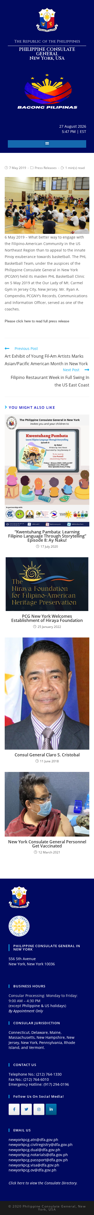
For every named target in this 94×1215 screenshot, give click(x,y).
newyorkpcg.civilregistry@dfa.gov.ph (41, 1144)
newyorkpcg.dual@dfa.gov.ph (34, 1149)
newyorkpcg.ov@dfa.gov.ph (32, 1170)
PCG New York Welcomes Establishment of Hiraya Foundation (47, 618)
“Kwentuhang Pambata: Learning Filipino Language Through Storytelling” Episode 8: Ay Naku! (47, 536)
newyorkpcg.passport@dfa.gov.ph (38, 1159)
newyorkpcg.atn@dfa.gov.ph (33, 1139)
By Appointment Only (26, 1010)
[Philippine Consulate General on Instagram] (38, 1109)
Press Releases (46, 168)
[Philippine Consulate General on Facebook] (14, 1109)
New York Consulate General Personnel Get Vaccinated (47, 844)
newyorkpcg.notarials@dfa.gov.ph (38, 1154)
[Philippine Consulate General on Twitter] (26, 1109)
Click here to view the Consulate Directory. (43, 1182)
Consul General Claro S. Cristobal (47, 755)
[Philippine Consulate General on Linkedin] (51, 1109)
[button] (47, 143)
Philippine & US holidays (43, 1005)
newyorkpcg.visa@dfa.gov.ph (34, 1165)
